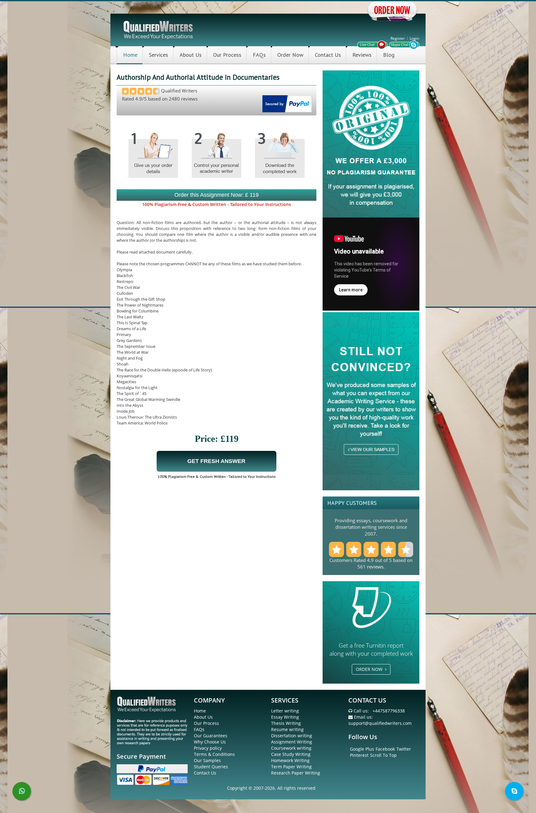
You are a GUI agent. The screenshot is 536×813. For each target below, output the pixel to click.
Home (130, 54)
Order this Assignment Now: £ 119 (216, 195)
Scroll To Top (383, 755)
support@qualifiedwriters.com (380, 723)
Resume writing (287, 729)
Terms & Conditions (214, 754)
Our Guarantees (210, 736)
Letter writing (285, 711)
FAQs (259, 54)
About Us (191, 54)
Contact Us (328, 54)
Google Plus (362, 749)
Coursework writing (291, 748)
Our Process (227, 54)
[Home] (158, 29)
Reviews (362, 54)
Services (158, 54)
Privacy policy (208, 748)
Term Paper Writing (291, 767)
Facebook (385, 749)
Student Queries (211, 767)
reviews (375, 567)
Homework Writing (290, 760)
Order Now (290, 54)
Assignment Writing (291, 742)
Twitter (403, 749)
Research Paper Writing (295, 773)
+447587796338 (389, 711)
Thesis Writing (286, 723)
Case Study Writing (290, 754)
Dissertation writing (291, 736)
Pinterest (359, 755)
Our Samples (207, 760)
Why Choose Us (210, 742)
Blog (389, 54)
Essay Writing (285, 717)
